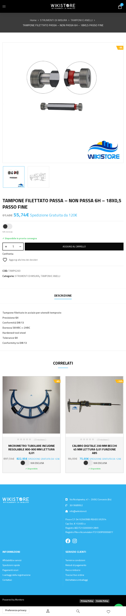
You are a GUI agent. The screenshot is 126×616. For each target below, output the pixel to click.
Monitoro (19, 599)
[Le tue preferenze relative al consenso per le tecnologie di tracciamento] (16, 610)
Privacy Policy (87, 601)
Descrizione (63, 295)
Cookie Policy (102, 601)
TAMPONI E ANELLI (82, 20)
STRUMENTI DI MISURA (53, 20)
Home (33, 20)
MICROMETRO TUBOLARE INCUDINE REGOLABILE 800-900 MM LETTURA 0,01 (31, 449)
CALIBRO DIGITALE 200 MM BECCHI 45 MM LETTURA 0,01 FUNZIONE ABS (94, 449)
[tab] (63, 296)
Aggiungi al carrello (74, 246)
